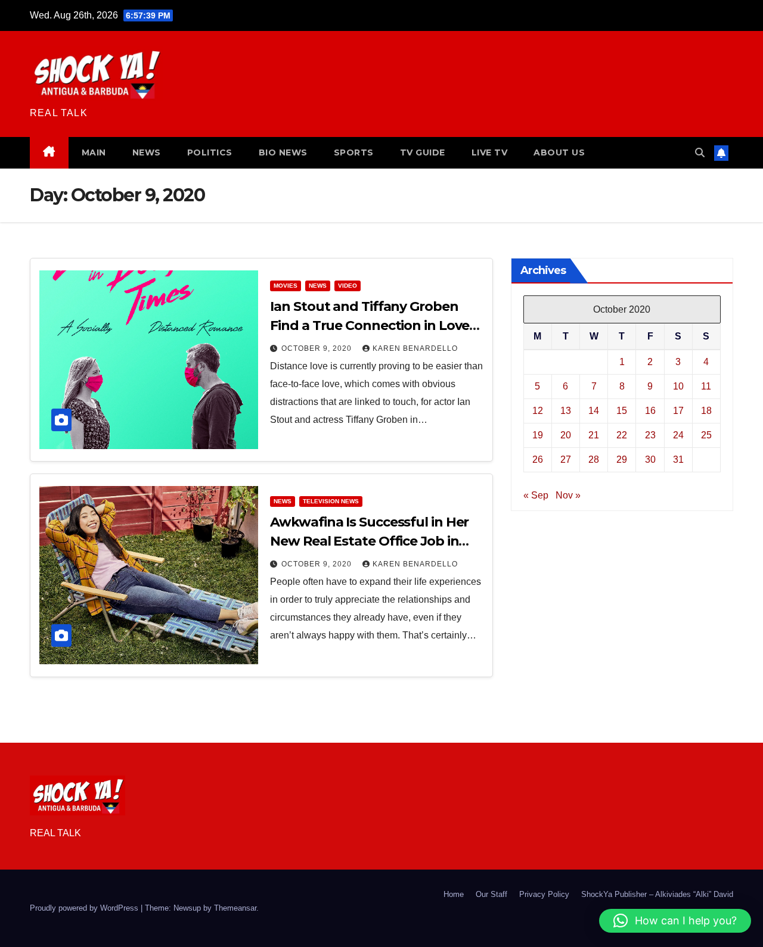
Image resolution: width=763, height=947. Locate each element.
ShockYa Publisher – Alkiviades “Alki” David (657, 894)
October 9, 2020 (317, 348)
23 (650, 435)
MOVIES (285, 285)
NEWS (146, 152)
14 (593, 411)
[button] (700, 153)
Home (453, 894)
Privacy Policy (544, 894)
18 (706, 411)
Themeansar (235, 908)
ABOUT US (559, 152)
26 (537, 459)
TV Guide (422, 152)
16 (650, 411)
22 (621, 435)
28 (593, 459)
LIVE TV (490, 152)
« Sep (535, 495)
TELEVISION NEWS (331, 501)
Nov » (568, 495)
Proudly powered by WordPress (85, 908)
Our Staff (491, 894)
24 (678, 435)
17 (678, 411)
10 (678, 386)
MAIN (94, 152)
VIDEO (347, 285)
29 (621, 459)
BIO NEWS (283, 152)
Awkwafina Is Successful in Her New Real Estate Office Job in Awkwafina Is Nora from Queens (373, 541)
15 (621, 411)
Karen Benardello (415, 348)
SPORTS (354, 152)
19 (537, 435)
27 (565, 459)
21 (593, 435)
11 (706, 386)
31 (678, 459)
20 (565, 435)
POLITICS (209, 152)
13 (565, 411)
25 (706, 435)
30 (650, 459)
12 (537, 411)
